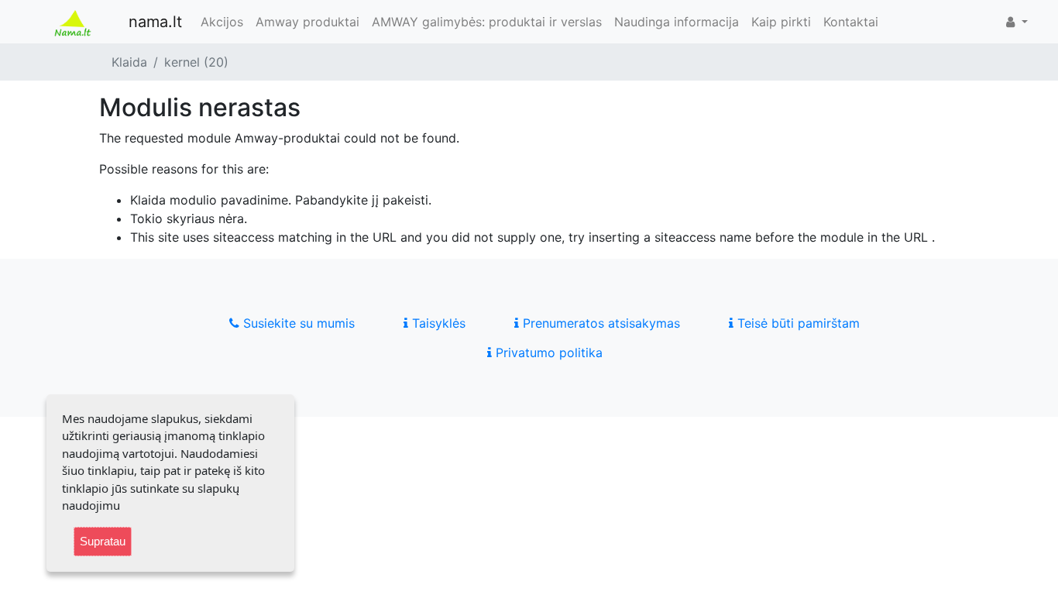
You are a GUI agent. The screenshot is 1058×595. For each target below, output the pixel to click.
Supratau (102, 541)
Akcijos (222, 21)
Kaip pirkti (781, 21)
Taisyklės (436, 323)
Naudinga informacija (676, 21)
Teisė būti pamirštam (796, 323)
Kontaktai (850, 21)
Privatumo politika (547, 352)
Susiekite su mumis (297, 323)
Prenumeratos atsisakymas (599, 323)
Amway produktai (307, 21)
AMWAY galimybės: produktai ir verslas (487, 21)
